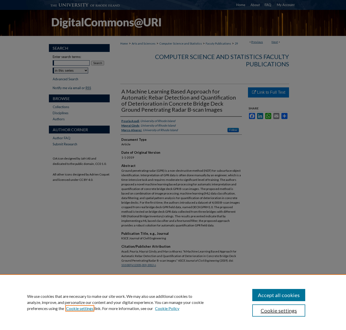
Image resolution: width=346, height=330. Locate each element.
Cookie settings (79, 308)
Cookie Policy (167, 308)
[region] (173, 302)
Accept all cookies (279, 295)
